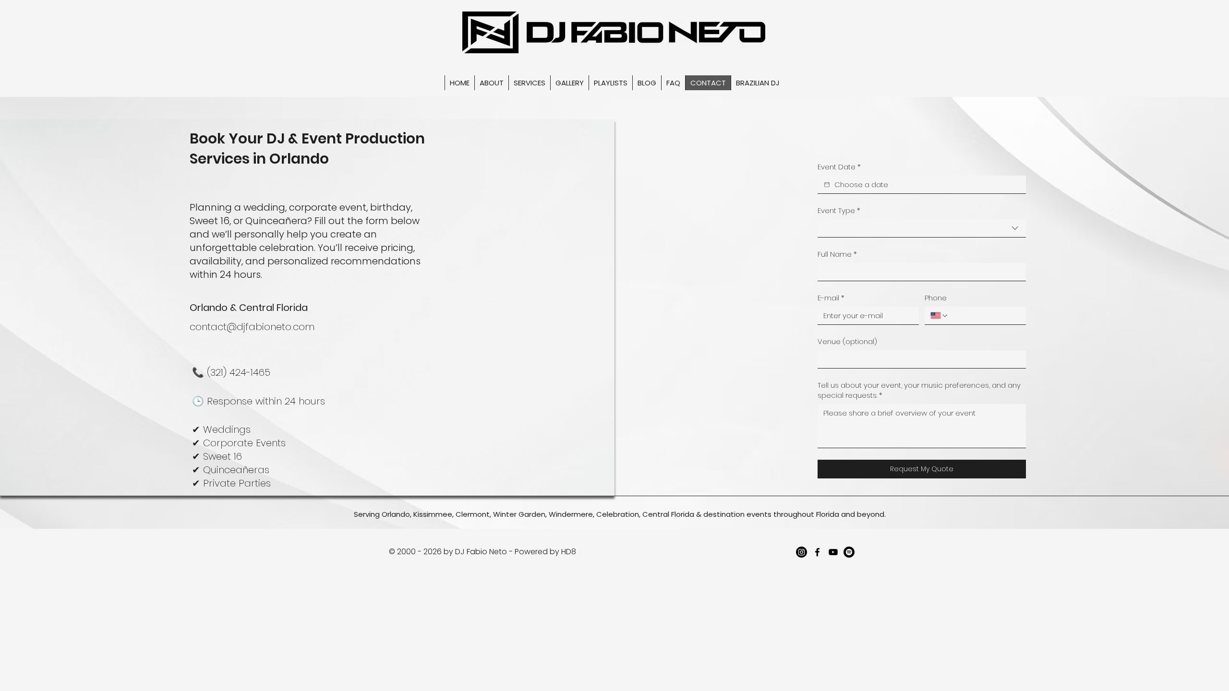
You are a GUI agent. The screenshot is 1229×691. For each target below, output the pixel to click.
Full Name (837, 254)
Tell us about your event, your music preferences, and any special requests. (919, 390)
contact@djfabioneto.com (252, 327)
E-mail (831, 298)
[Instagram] (801, 552)
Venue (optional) (847, 341)
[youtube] (833, 552)
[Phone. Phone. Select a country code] (939, 316)
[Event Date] (827, 184)
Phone (936, 298)
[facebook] (817, 552)
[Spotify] (849, 552)
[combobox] (922, 228)
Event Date (839, 167)
